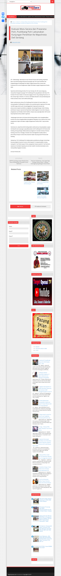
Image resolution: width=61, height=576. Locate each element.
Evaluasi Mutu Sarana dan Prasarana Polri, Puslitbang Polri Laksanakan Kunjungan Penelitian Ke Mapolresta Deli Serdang (28, 22)
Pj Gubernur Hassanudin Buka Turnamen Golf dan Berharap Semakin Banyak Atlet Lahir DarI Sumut (45, 528)
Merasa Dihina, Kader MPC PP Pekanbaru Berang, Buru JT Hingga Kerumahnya (45, 456)
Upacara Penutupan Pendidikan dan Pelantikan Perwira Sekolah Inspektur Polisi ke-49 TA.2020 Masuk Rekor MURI (42, 442)
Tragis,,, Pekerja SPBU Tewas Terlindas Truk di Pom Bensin (45, 428)
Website (21, 206)
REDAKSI (37, 346)
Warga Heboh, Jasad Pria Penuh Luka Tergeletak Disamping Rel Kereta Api (45, 416)
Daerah (18, 22)
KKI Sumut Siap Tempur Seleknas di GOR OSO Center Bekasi (45, 500)
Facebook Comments (41, 206)
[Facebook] (3, 13)
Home (13, 22)
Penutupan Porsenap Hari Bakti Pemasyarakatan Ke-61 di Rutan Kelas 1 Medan (45, 509)
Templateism (20, 574)
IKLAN (36, 350)
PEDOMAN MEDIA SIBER (41, 348)
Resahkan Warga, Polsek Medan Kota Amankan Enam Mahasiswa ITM (45, 468)
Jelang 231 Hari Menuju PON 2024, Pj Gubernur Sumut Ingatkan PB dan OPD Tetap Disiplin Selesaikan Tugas (45, 518)
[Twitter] (3, 16)
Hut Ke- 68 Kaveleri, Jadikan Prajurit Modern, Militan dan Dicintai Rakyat (45, 481)
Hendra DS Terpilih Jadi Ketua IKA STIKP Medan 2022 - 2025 (44, 362)
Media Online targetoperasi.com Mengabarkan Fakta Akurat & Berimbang (38, 16)
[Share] (3, 20)
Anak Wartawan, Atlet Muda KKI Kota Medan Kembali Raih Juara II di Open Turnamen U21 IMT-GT (45, 539)
